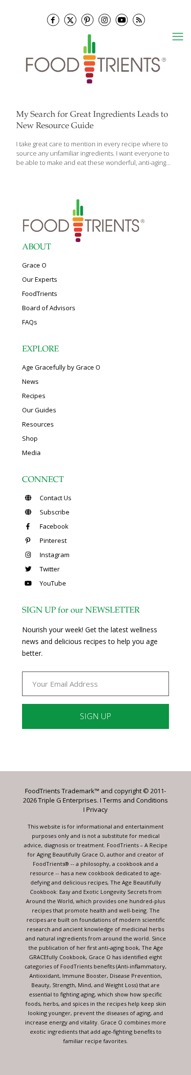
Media (31, 452)
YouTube (52, 583)
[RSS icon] (139, 20)
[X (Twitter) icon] (70, 20)
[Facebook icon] (53, 20)
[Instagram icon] (104, 20)
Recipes (34, 395)
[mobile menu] (177, 35)
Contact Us (55, 497)
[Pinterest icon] (87, 20)
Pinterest (52, 540)
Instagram (54, 554)
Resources (38, 424)
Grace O (34, 265)
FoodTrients (39, 293)
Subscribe (54, 512)
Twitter (49, 568)
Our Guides (39, 409)
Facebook (53, 526)
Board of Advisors (48, 307)
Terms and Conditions (135, 800)
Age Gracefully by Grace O (61, 367)
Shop (30, 438)
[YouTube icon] (122, 20)
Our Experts (39, 279)
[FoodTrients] (95, 58)
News (30, 381)
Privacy (97, 809)
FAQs (29, 322)
